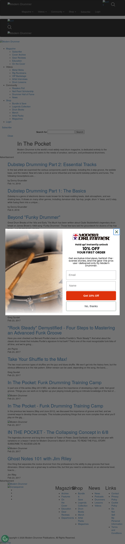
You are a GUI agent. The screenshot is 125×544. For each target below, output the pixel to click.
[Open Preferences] (5, 538)
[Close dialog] (117, 232)
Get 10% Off (91, 295)
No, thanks (91, 306)
